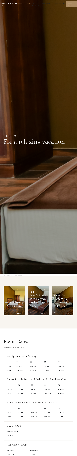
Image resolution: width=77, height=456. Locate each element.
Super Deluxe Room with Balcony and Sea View (62, 300)
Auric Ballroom (35, 4)
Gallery (51, 3)
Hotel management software (12, 275)
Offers (45, 3)
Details (20, 313)
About (57, 3)
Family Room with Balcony (14, 304)
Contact (62, 3)
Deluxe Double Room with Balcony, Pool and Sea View (38, 299)
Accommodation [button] (24, 3)
